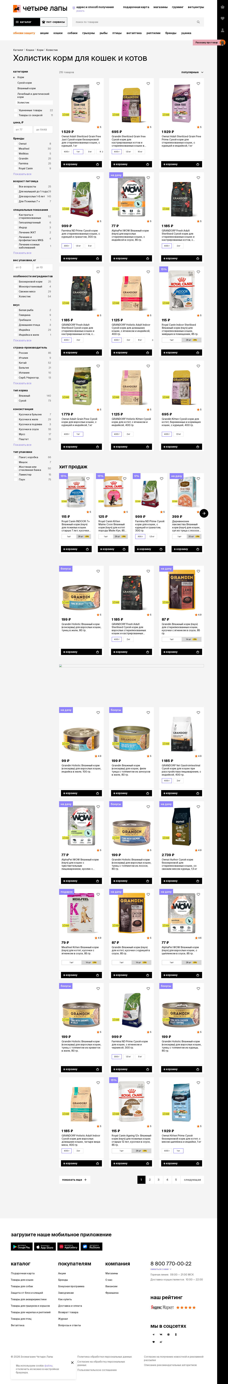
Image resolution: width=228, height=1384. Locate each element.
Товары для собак (22, 1286)
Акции (62, 1273)
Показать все (22, 174)
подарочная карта (136, 7)
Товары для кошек (22, 1279)
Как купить (65, 1299)
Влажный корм (26, 88)
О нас (108, 1279)
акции (44, 33)
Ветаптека (134, 33)
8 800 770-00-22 (170, 1263)
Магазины (111, 1273)
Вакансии (111, 1286)
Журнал (63, 1318)
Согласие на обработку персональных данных (101, 1363)
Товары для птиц (21, 1318)
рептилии (153, 33)
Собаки (72, 33)
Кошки (58, 33)
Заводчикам (66, 1292)
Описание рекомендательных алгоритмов (170, 1365)
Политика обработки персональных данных (104, 1356)
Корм (20, 77)
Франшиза (111, 1292)
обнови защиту (24, 33)
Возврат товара (68, 1312)
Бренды (63, 1279)
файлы (48, 1365)
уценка (186, 33)
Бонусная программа (71, 1286)
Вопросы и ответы (69, 1325)
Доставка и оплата (70, 1305)
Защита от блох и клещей (27, 1292)
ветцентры (196, 7)
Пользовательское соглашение (97, 1370)
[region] (108, 33)
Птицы (117, 33)
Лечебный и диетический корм (33, 95)
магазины (161, 7)
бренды (170, 33)
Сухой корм (24, 82)
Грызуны (88, 33)
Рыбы (103, 33)
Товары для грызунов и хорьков (30, 1305)
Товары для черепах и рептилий (31, 1312)
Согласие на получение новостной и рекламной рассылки (173, 1358)
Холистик (23, 102)
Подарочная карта (23, 1273)
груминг (178, 7)
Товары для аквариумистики (29, 1299)
